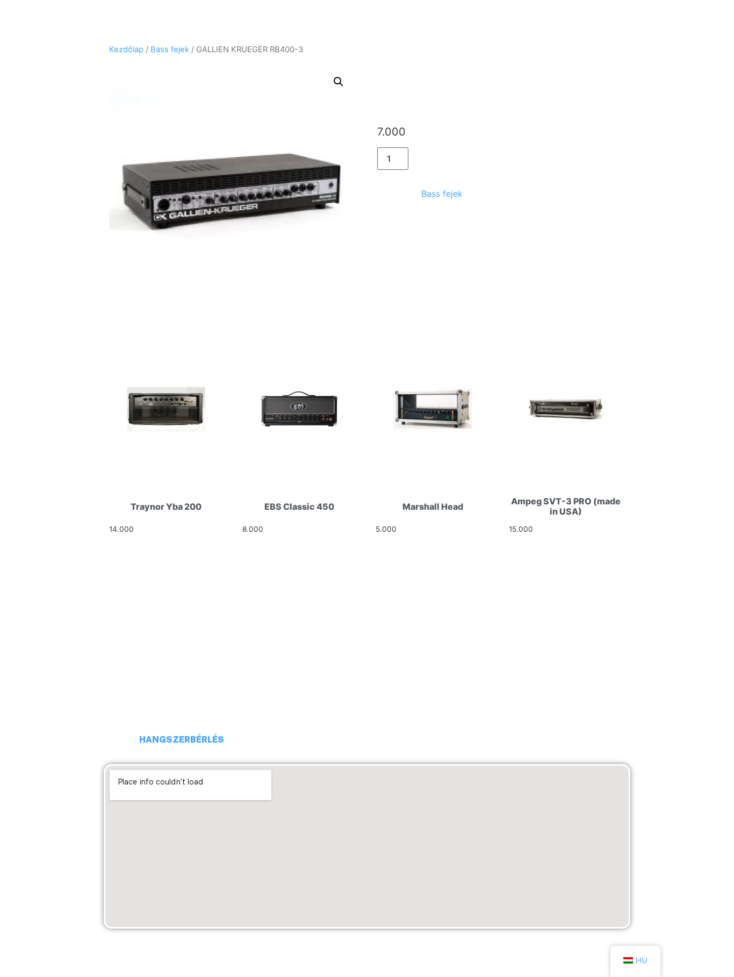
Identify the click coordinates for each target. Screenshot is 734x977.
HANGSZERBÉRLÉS (181, 739)
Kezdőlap (126, 49)
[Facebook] (117, 739)
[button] (338, 81)
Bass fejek (169, 49)
